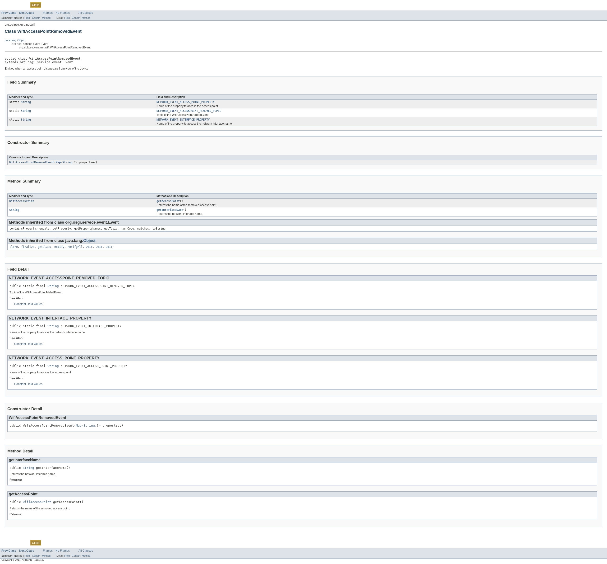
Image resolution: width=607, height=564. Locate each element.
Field (27, 17)
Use (46, 4)
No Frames (62, 12)
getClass (44, 247)
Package (22, 4)
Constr (36, 17)
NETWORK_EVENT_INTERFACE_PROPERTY (183, 119)
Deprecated (68, 4)
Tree (55, 4)
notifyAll (75, 247)
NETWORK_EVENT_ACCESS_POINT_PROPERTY (185, 102)
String (26, 102)
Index (82, 4)
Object (89, 240)
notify (59, 247)
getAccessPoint (168, 201)
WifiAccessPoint (21, 201)
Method (46, 17)
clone (13, 247)
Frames (48, 12)
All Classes (85, 12)
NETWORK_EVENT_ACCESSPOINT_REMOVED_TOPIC (188, 111)
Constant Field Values (28, 304)
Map (58, 162)
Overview (7, 4)
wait (89, 247)
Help (91, 4)
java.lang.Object (15, 40)
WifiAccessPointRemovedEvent (31, 162)
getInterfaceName (169, 210)
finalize (27, 247)
